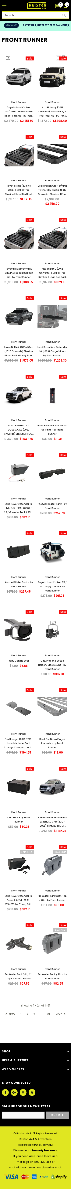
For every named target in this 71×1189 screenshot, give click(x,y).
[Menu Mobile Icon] (4, 5)
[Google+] (14, 1092)
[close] (68, 26)
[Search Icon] (50, 5)
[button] (58, 6)
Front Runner (18, 102)
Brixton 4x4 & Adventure (36, 1139)
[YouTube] (32, 1092)
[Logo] (37, 5)
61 (48, 1014)
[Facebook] (5, 1092)
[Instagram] (23, 1092)
